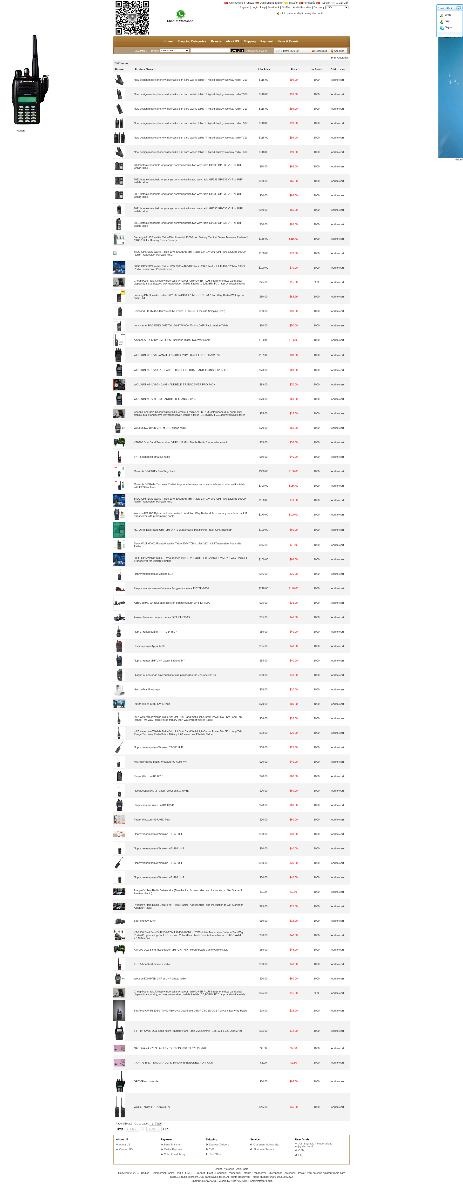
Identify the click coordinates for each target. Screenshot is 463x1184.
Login (255, 7)
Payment (266, 41)
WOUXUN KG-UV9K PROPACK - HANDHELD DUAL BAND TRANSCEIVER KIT (181, 370)
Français (248, 2)
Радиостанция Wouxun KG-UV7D (154, 805)
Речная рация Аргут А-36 (149, 646)
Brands (216, 41)
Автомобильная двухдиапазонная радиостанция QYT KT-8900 (172, 602)
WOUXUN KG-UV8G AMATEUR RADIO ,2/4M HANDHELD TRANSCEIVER (178, 355)
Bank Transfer (172, 1144)
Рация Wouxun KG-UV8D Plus (152, 703)
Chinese (233, 2)
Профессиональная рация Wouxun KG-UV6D (161, 790)
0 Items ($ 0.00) (290, 50)
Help (263, 7)
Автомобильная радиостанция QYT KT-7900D (162, 617)
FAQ (301, 1155)
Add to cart (337, 79)
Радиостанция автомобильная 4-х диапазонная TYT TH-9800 (171, 588)
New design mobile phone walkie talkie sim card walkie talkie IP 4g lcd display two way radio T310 (190, 79)
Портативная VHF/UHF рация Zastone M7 (159, 660)
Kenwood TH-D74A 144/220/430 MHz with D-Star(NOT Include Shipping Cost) (179, 311)
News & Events (288, 41)
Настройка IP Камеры (147, 689)
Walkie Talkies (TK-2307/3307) (152, 1106)
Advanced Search (256, 50)
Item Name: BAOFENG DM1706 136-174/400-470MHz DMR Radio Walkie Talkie (181, 325)
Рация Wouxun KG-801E (148, 776)
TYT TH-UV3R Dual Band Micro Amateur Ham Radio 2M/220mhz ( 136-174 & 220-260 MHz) (188, 1030)
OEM (301, 1150)
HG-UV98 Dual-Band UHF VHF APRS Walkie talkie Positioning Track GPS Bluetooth (183, 529)
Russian (325, 2)
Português (309, 2)
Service (254, 1139)
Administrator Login (261, 1180)
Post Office (215, 1154)
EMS (211, 1149)
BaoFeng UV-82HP (145, 920)
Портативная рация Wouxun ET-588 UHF (159, 747)
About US (232, 41)
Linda (448, 14)
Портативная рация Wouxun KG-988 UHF (159, 848)
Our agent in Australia (266, 1144)
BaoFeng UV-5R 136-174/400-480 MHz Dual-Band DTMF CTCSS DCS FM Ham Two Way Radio (190, 1010)
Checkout (321, 50)
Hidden (20, 130)
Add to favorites (302, 7)
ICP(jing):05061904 (238, 1180)
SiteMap (286, 7)
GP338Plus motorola (146, 1081)
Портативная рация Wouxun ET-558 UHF (159, 834)
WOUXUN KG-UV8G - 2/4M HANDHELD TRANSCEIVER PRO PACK (174, 384)
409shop (229, 1168)
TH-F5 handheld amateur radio (152, 456)
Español (293, 2)
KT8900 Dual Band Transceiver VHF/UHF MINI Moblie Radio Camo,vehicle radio (181, 442)
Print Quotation (339, 57)
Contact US (126, 1149)
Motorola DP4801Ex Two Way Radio (155, 471)
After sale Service (263, 1149)
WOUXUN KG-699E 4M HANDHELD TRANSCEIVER (165, 398)
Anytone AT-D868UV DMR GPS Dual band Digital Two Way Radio (172, 339)
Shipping (250, 41)
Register (245, 7)
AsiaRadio (242, 1168)
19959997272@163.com (212, 1180)
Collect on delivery (174, 1154)
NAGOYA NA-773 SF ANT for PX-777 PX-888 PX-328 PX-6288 (170, 1048)
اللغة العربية (341, 2)
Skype (448, 27)
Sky (447, 21)
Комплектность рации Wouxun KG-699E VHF (161, 761)
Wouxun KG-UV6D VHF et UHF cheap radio (160, 427)
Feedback (273, 7)
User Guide (302, 1139)
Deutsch (264, 2)
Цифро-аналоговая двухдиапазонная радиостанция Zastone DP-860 (175, 675)
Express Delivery (219, 1144)
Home (168, 41)
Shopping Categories (191, 41)
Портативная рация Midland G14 (153, 573)
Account (339, 50)
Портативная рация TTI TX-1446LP (155, 631)
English (279, 2)
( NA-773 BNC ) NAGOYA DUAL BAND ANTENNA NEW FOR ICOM (173, 1062)
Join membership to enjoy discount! (302, 13)
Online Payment (173, 1149)
